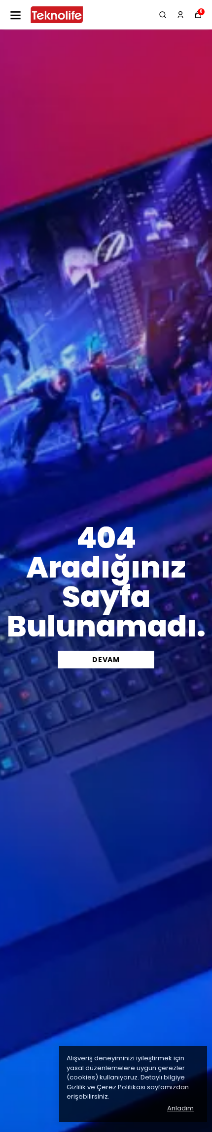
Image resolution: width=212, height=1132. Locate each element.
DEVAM (106, 659)
